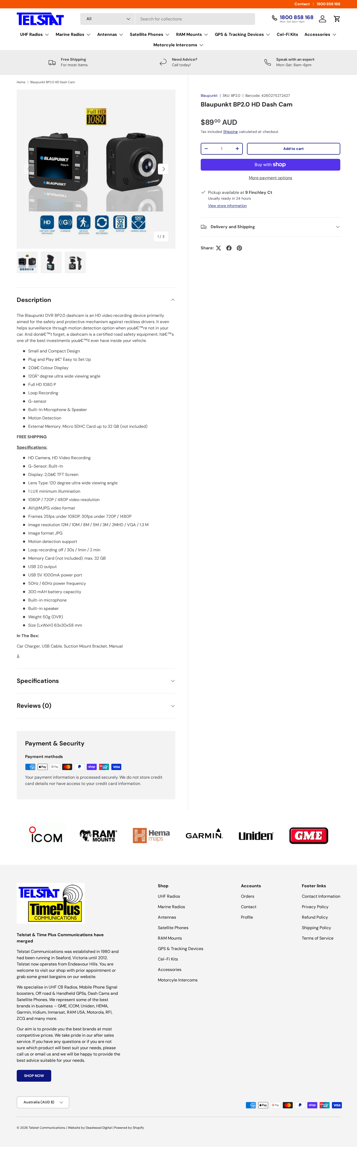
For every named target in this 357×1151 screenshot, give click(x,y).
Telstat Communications (47, 1128)
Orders (247, 896)
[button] (337, 19)
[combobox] (167, 19)
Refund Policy (315, 917)
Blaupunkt (209, 95)
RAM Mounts (189, 34)
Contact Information (321, 896)
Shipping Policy (316, 927)
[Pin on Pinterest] (239, 248)
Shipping (230, 131)
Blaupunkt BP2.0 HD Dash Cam (52, 82)
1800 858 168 (328, 4)
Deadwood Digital (99, 1128)
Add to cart (293, 148)
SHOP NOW (34, 1075)
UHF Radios (31, 34)
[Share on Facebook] (229, 248)
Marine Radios (70, 34)
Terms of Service (317, 938)
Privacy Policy (315, 906)
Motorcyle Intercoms (175, 45)
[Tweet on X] (218, 248)
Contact (302, 4)
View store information (227, 205)
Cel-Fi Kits (287, 34)
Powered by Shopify (129, 1128)
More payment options (270, 178)
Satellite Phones (146, 34)
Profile (247, 917)
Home (21, 82)
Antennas (107, 34)
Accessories (317, 34)
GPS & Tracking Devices (239, 34)
